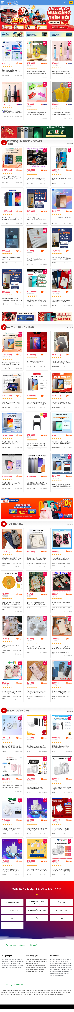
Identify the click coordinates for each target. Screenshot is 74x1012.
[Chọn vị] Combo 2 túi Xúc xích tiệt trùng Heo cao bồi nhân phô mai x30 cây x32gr (36, 73)
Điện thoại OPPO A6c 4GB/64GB (61, 218)
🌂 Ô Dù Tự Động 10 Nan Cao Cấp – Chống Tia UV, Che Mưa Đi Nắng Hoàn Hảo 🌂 (12, 112)
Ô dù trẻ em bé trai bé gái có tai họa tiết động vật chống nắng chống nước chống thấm (36, 114)
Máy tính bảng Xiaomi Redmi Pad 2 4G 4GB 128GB (35, 362)
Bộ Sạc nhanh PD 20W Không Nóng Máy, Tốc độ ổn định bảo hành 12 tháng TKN (61, 830)
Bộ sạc (4, 751)
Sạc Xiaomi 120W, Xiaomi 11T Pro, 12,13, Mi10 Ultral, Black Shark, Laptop (11, 871)
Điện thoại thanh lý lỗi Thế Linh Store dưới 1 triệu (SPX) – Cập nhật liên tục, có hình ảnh (36, 180)
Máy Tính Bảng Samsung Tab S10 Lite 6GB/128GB (11, 483)
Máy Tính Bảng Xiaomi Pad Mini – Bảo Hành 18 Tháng (11, 442)
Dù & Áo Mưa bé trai (57, 77)
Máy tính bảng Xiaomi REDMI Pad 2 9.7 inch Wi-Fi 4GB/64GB (11, 363)
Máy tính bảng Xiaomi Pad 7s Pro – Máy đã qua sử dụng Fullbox (37, 483)
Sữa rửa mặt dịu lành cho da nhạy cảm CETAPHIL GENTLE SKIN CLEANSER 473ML (11, 71)
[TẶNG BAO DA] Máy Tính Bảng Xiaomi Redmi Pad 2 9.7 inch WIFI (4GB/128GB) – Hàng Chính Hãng (62, 486)
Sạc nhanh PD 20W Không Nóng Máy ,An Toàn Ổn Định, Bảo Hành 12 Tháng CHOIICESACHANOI (12, 747)
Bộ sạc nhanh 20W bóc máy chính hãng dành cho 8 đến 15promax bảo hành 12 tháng (36, 788)
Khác (28, 77)
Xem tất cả (70, 328)
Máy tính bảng (6, 368)
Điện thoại (5, 182)
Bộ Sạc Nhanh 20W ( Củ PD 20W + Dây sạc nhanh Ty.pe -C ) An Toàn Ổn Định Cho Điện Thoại (61, 788)
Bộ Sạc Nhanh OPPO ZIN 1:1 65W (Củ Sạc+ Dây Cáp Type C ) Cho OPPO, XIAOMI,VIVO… (37, 830)
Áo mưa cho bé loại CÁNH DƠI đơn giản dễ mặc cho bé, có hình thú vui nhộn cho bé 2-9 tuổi (61, 114)
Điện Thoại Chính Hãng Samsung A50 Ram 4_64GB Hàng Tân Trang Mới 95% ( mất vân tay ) (12, 219)
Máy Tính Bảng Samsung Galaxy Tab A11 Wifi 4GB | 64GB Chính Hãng (61, 443)
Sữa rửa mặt (5, 75)
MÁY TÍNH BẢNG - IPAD (19, 327)
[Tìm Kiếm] (65, 2)
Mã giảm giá (71, 2)
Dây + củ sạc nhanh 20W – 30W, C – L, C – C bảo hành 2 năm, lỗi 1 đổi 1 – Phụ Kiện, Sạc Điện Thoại (37, 871)
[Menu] (2, 2)
